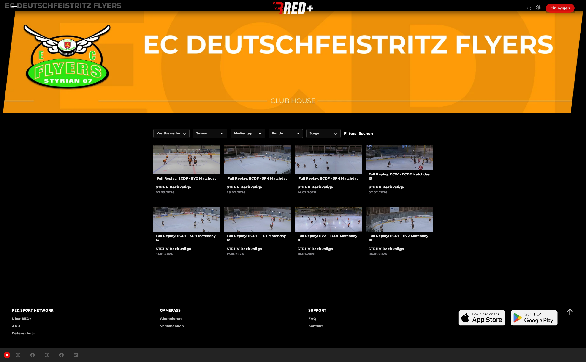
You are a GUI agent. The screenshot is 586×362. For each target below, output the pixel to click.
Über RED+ (21, 318)
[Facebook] (32, 355)
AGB (16, 326)
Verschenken (172, 326)
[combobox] (171, 133)
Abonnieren (171, 318)
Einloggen (560, 8)
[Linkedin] (74, 355)
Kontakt (315, 326)
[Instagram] (18, 355)
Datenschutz (23, 333)
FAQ (312, 318)
